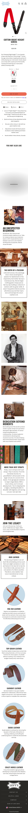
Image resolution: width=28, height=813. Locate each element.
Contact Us (13, 792)
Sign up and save (13, 803)
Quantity (14, 86)
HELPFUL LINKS (13, 796)
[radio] (13, 73)
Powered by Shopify (14, 811)
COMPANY (13, 799)
